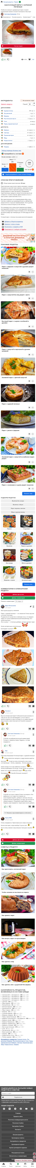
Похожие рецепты (17, 17)
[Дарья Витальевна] (2, 606)
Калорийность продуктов (18, 1141)
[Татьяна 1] (2, 712)
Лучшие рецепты (18, 1134)
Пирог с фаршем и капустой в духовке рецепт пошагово (18, 267)
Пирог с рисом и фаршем (10, 430)
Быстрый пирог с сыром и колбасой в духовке (15, 322)
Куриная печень (8, 111)
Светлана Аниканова (10, 14)
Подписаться (18, 1097)
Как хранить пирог (8, 915)
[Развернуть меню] (34, 1160)
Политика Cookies (18, 1123)
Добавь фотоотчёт (18, 594)
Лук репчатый (8, 113)
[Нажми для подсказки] (23, 154)
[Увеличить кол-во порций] (34, 103)
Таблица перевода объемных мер (11, 150)
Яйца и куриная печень (18, 512)
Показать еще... (28, 493)
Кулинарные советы (18, 1138)
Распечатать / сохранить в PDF (14, 226)
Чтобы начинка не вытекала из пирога (15, 892)
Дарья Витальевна (10, 605)
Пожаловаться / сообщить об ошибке (15, 229)
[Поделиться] (34, 1157)
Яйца (5, 138)
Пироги (9, 529)
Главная (18, 1113)
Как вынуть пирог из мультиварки (13, 938)
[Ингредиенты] (34, 1154)
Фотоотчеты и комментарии (18, 1156)
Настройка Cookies (18, 1126)
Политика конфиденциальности (18, 1119)
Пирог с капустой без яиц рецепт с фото (16, 295)
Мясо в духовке (26, 563)
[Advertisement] (18, 79)
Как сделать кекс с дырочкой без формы (16, 984)
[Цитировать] (29, 706)
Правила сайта (18, 1116)
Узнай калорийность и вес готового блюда (18, 174)
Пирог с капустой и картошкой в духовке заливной (16, 350)
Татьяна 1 (8, 711)
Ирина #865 (8, 817)
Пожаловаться (7, 17)
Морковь (6, 116)
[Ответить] (33, 706)
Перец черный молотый (11, 124)
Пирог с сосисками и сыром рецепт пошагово (17, 485)
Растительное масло (10, 118)
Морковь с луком (9, 580)
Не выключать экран (28, 100)
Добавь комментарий (18, 598)
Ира (6, 750)
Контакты (18, 1129)
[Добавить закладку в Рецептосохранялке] (30, 59)
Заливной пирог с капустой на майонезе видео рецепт (18, 457)
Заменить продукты (6, 104)
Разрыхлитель (8, 140)
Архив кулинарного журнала (18, 1147)
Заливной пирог (27, 580)
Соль (5, 121)
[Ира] (2, 751)
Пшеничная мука (9, 135)
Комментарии (27, 17)
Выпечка (9, 546)
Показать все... (28, 584)
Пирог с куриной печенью (11, 404)
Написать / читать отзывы (12, 224)
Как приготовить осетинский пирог (14, 869)
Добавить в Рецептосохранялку (14, 221)
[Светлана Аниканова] (5, 734)
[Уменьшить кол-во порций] (34, 105)
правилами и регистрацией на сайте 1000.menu (15, 1102)
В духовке (27, 529)
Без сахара (9, 563)
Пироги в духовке (26, 546)
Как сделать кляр (8, 961)
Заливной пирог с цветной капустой (14, 377)
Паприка (6, 147)
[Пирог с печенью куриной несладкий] (6, 53)
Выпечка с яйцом (18, 504)
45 (5, 706)
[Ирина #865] (2, 818)
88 (5, 59)
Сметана (6, 132)
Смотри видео (18, 46)
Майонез (6, 130)
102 (33, 59)
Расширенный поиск (18, 1152)
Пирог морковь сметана (18, 508)
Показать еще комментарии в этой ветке (19, 812)
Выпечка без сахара (18, 501)
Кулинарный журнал (18, 1144)
